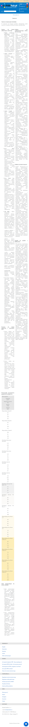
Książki (3, 646)
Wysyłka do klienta (6, 683)
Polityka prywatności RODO (8, 681)
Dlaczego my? (5, 692)
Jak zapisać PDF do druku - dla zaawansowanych (12, 664)
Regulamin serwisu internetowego (9, 677)
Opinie (3, 694)
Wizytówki (4, 649)
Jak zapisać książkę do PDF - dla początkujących (12, 662)
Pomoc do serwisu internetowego (8, 670)
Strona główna (16, 14)
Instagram (4, 696)
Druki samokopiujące (6, 655)
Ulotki (3, 653)
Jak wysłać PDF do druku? (7, 668)
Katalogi (4, 651)
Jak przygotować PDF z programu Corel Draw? (11, 666)
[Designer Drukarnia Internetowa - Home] (9, 6)
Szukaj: (2, 11)
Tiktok (3, 701)
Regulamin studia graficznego (8, 679)
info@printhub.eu (8, 709)
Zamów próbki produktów (7, 686)
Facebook (4, 699)
